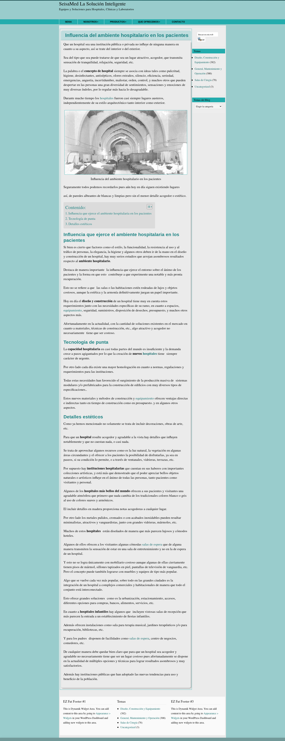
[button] (148, 207)
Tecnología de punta (81, 218)
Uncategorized (202, 86)
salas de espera (152, 544)
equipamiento (72, 310)
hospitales (106, 98)
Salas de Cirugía (203, 80)
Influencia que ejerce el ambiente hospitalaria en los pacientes (110, 213)
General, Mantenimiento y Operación (139, 718)
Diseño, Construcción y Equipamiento (140, 708)
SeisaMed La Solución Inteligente (92, 3)
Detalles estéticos (80, 224)
